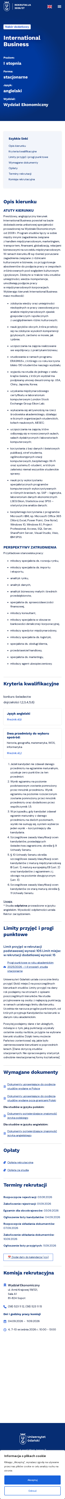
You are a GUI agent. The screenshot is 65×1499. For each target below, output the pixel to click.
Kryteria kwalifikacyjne (23, 151)
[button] (59, 6)
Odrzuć (32, 1490)
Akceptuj (33, 1480)
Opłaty (13, 168)
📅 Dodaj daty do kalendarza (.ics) (28, 1257)
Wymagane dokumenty (23, 162)
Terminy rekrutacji (20, 174)
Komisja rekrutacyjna (22, 179)
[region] (32, 1474)
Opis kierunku (17, 146)
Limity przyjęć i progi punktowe (28, 157)
